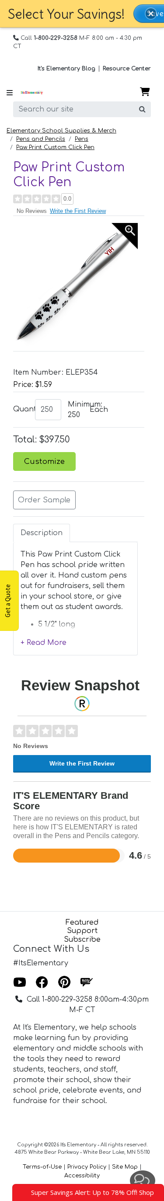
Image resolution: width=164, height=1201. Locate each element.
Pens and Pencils (40, 139)
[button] (151, 13)
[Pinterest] (64, 983)
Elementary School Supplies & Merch (61, 131)
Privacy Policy (86, 1167)
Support (82, 931)
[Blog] (86, 983)
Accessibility (82, 1176)
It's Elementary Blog (66, 69)
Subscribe (82, 939)
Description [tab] (42, 533)
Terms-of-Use (42, 1167)
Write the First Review (78, 211)
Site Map (125, 1167)
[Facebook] (42, 983)
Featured (82, 922)
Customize (44, 461)
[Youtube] (19, 983)
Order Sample (44, 500)
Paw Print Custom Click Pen (55, 147)
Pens (81, 139)
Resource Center (127, 69)
